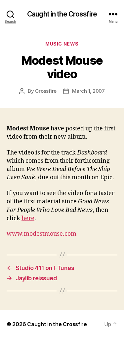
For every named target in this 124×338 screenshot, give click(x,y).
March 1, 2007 (88, 91)
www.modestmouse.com (41, 234)
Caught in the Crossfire (62, 14)
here (27, 218)
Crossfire (46, 91)
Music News (61, 44)
